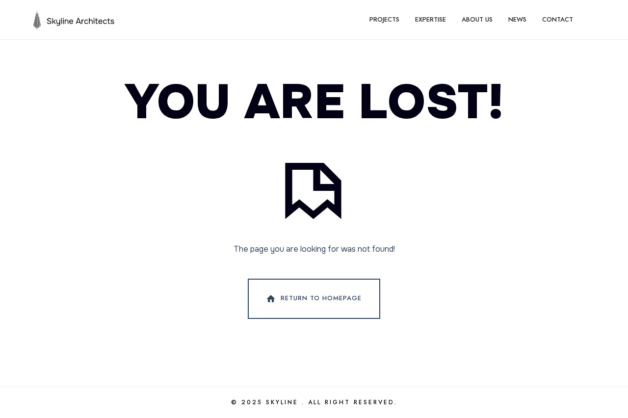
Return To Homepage (321, 298)
